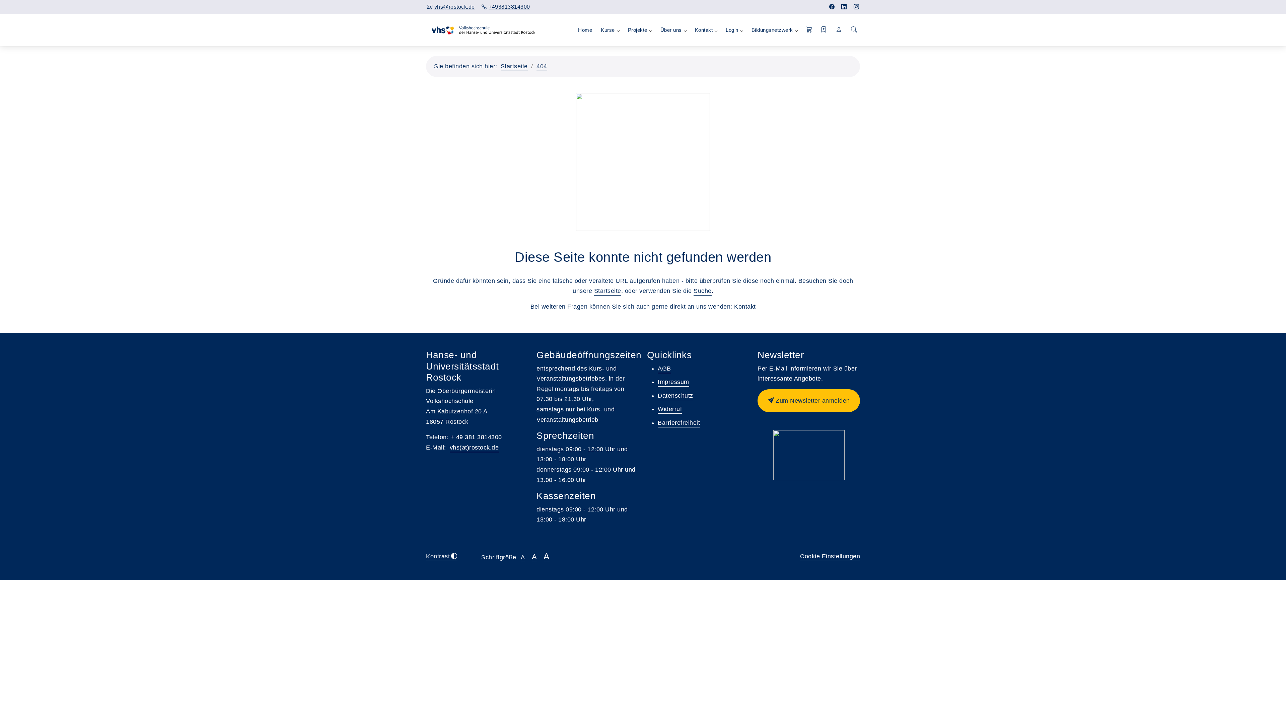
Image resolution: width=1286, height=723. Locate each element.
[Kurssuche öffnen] (854, 30)
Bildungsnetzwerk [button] (772, 30)
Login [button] (732, 30)
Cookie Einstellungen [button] (830, 556)
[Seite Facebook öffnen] (832, 7)
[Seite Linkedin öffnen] (844, 7)
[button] (809, 30)
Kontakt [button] (704, 30)
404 (542, 66)
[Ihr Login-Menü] (839, 30)
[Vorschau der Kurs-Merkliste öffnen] (824, 30)
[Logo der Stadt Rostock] (809, 455)
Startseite (514, 66)
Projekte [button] (637, 30)
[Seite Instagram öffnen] (856, 7)
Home (585, 30)
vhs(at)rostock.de (474, 447)
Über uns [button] (671, 30)
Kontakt (745, 306)
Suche (703, 291)
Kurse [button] (608, 30)
